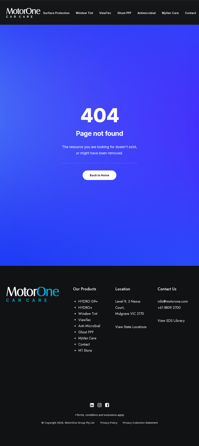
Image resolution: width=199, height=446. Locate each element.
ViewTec (105, 13)
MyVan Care (170, 13)
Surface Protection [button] (56, 13)
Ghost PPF (124, 13)
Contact (190, 13)
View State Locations (131, 326)
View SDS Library (171, 320)
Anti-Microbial (89, 325)
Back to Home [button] (99, 175)
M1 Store (85, 350)
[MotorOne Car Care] (23, 13)
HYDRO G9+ (88, 301)
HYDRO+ (85, 307)
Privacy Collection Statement (140, 422)
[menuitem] (56, 13)
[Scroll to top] (192, 438)
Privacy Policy (108, 422)
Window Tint (84, 13)
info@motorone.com (173, 301)
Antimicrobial (147, 13)
